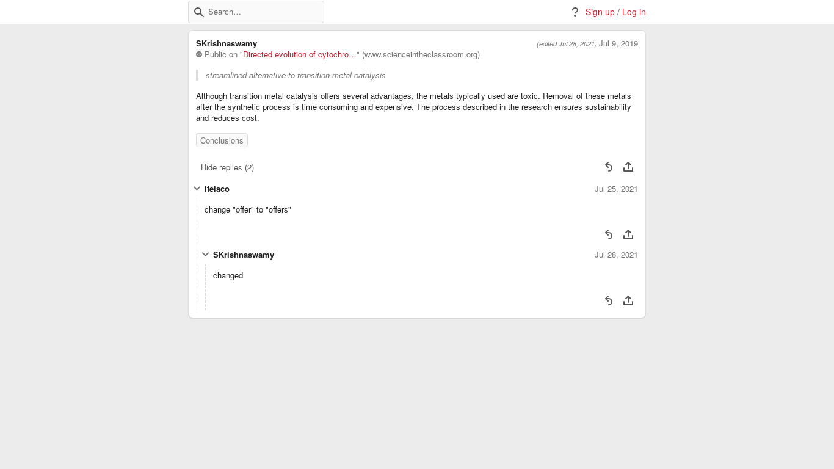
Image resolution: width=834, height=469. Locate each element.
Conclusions (222, 140)
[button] (199, 12)
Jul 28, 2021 (616, 254)
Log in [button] (634, 12)
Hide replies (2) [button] (227, 167)
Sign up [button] (600, 12)
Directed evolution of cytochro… (300, 54)
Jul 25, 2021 (616, 188)
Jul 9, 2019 (618, 43)
